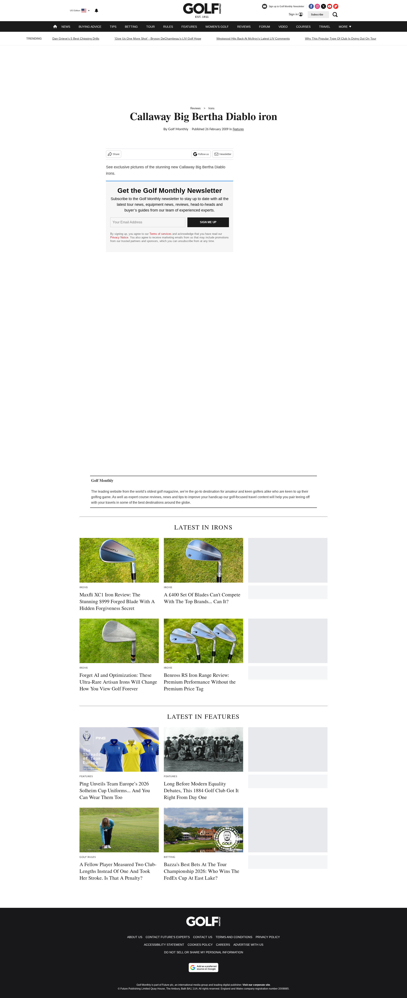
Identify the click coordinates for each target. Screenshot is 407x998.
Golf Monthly (178, 129)
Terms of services (160, 233)
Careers (223, 944)
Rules (168, 26)
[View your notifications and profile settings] (96, 10)
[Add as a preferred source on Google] (203, 967)
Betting (131, 26)
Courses (303, 26)
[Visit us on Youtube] (329, 6)
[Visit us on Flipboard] (335, 6)
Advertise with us (248, 944)
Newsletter (225, 154)
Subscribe (317, 14)
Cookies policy (200, 944)
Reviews (244, 26)
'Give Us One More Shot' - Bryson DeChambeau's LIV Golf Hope (157, 38)
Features (189, 26)
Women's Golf (217, 26)
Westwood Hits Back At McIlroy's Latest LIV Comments (253, 38)
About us (134, 937)
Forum (264, 26)
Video (283, 26)
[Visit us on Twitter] (323, 6)
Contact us (202, 937)
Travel (324, 26)
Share (116, 154)
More (343, 26)
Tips (113, 26)
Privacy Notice (119, 237)
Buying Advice (90, 26)
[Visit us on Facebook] (311, 6)
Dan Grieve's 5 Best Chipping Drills (75, 38)
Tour (150, 26)
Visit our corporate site (256, 984)
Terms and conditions (234, 937)
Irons (211, 108)
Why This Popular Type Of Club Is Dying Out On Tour (340, 38)
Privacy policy (268, 937)
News (65, 26)
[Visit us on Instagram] (317, 6)
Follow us (203, 154)
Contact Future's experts (168, 937)
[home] (55, 27)
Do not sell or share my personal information (203, 952)
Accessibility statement (164, 944)
